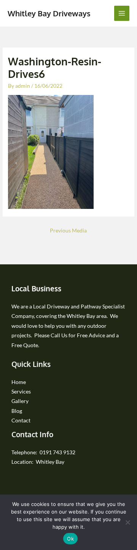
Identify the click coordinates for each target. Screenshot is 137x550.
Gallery (20, 401)
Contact (20, 420)
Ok (70, 539)
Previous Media (68, 230)
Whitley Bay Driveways (49, 13)
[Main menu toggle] (122, 13)
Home (18, 382)
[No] (127, 522)
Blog (16, 411)
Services (21, 391)
